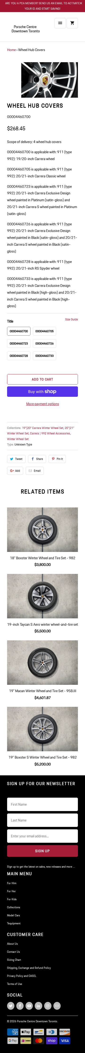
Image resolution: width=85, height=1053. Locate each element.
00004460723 (19, 343)
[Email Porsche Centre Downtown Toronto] (57, 1006)
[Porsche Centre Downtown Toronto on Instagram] (47, 1006)
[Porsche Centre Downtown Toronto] (26, 29)
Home (11, 50)
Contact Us (13, 951)
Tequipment (14, 923)
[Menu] (60, 23)
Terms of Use (14, 984)
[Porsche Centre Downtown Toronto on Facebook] (20, 1006)
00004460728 (19, 355)
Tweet (18, 458)
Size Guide (71, 319)
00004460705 (44, 331)
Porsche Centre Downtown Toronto (37, 1021)
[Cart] (72, 23)
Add (17, 470)
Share (39, 458)
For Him (11, 883)
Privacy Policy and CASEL (21, 976)
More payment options (42, 404)
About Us (12, 943)
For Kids (12, 899)
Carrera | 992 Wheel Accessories (50, 433)
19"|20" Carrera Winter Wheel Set (42, 427)
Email (37, 470)
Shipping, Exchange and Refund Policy (29, 968)
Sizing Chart (14, 959)
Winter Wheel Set (18, 439)
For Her (11, 891)
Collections (13, 907)
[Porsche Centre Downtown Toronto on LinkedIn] (38, 1006)
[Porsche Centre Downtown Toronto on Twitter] (10, 1006)
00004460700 (19, 331)
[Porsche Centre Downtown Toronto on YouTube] (29, 1006)
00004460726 (44, 343)
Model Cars (13, 915)
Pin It (60, 458)
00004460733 (44, 355)
